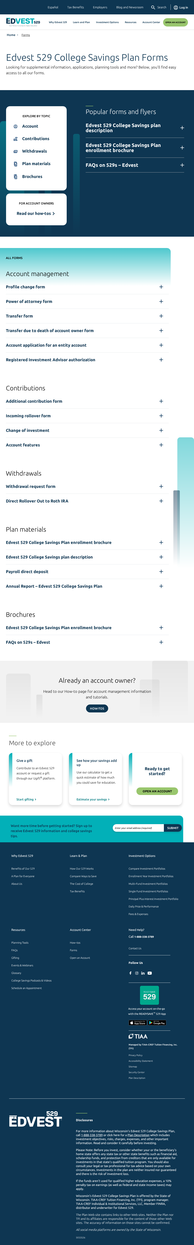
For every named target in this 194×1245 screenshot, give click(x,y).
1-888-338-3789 (144, 936)
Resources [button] (130, 22)
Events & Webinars (22, 965)
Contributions (35, 138)
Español (53, 7)
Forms (26, 35)
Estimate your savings (92, 799)
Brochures (32, 176)
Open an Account (175, 22)
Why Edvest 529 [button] (58, 22)
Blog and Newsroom (129, 7)
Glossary (16, 972)
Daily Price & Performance (144, 906)
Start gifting (25, 799)
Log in (183, 7)
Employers (100, 7)
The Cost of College (81, 883)
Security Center (137, 1072)
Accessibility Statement (141, 1061)
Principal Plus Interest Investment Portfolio (153, 898)
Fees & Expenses (138, 914)
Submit (172, 828)
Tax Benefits (75, 7)
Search (161, 7)
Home (11, 35)
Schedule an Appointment (26, 988)
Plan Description (137, 1078)
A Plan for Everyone (22, 876)
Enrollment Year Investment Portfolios (151, 876)
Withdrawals (34, 151)
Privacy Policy (135, 1055)
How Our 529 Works (82, 868)
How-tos (97, 708)
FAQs (14, 950)
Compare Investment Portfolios (147, 868)
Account (30, 126)
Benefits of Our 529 (23, 868)
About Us (16, 883)
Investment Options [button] (107, 22)
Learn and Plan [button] (81, 22)
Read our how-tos (34, 213)
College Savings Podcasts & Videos (31, 980)
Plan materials (36, 163)
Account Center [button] (151, 22)
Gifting (15, 957)
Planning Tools (19, 942)
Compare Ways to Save (83, 876)
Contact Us (135, 948)
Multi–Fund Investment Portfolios (148, 883)
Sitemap (133, 1066)
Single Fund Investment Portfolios (148, 891)
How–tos (75, 942)
